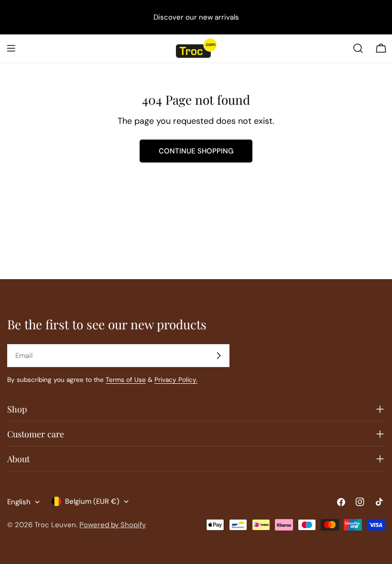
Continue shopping (196, 151)
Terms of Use (126, 380)
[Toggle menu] (11, 48)
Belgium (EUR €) (92, 501)
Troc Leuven (55, 525)
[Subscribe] (218, 356)
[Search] (358, 48)
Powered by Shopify (112, 525)
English (19, 502)
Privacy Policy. (175, 380)
